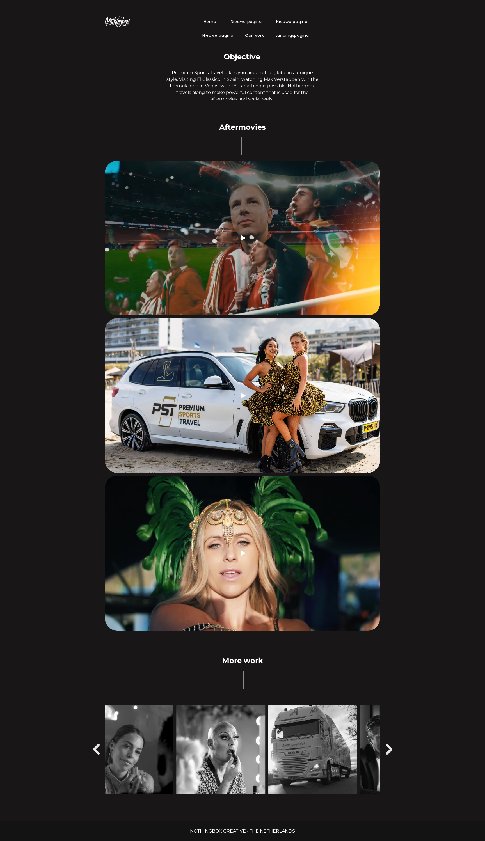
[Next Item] (389, 749)
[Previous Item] (96, 749)
